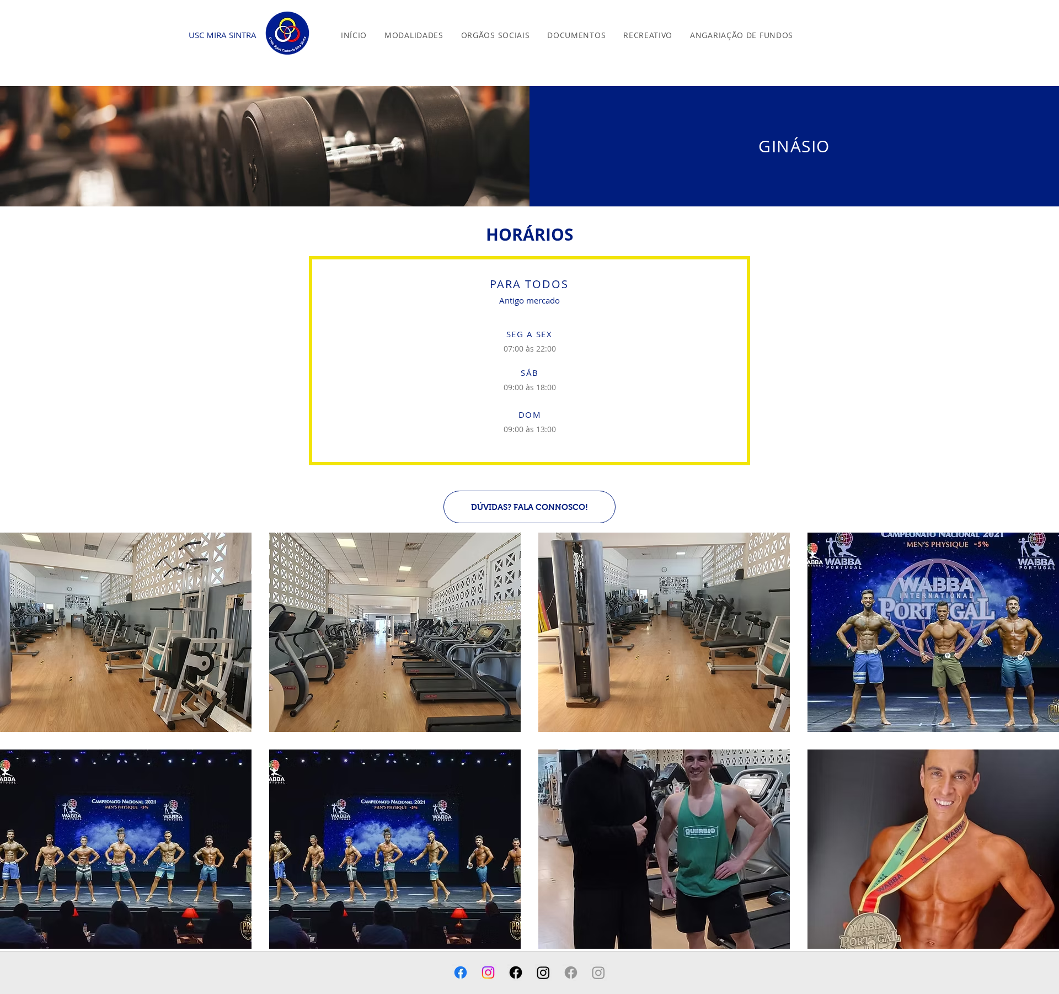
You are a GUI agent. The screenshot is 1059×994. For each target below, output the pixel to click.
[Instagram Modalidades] (598, 972)
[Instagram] (488, 972)
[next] (1035, 750)
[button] (414, 35)
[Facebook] (460, 972)
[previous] (23, 750)
